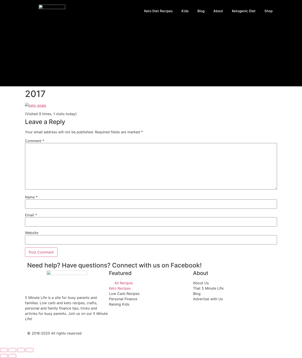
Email (31, 215)
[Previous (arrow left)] (4, 356)
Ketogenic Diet (244, 11)
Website (31, 232)
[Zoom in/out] (29, 350)
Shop (268, 11)
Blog (201, 11)
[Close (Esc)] (4, 350)
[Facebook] (158, 337)
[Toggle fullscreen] (21, 350)
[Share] (12, 350)
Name (31, 197)
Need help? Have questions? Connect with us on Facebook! (114, 265)
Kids (185, 11)
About (218, 11)
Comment (34, 141)
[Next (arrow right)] (12, 356)
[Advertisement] (151, 55)
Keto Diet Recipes (158, 11)
